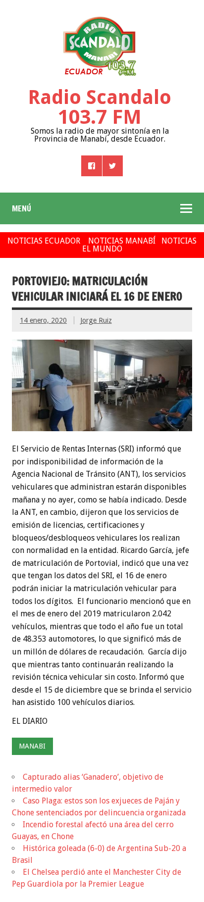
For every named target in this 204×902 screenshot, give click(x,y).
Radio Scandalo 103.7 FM (99, 107)
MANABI (32, 746)
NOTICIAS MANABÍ (121, 241)
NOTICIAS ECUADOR (43, 241)
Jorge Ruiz (96, 320)
